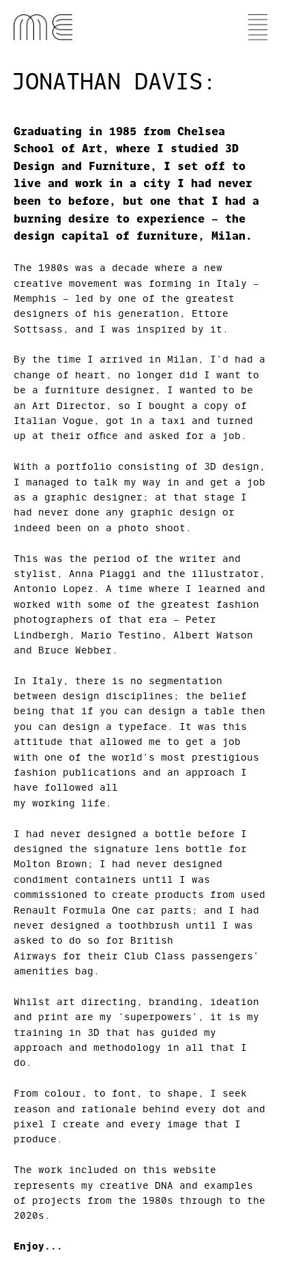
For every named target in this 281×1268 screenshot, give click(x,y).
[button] (257, 27)
